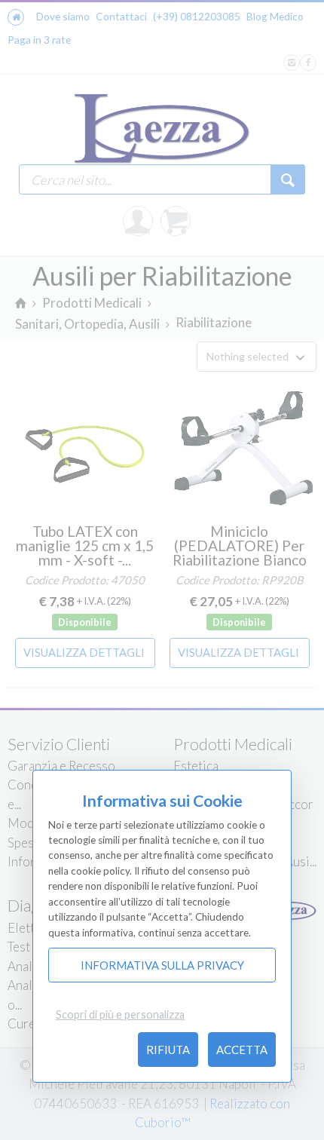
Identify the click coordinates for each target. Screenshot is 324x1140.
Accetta (241, 1049)
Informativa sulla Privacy (162, 965)
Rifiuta (168, 1049)
